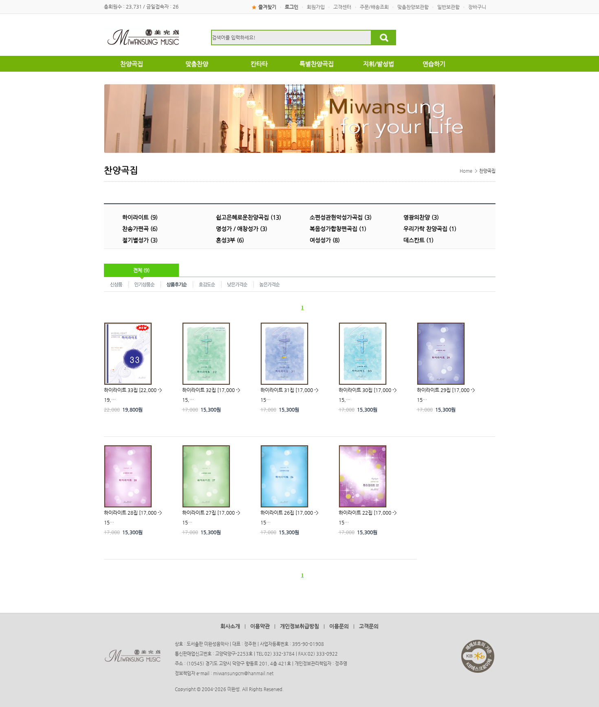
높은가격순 (269, 284)
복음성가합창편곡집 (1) (338, 228)
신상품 (116, 284)
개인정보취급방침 (299, 626)
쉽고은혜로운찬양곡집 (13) (248, 217)
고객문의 (369, 626)
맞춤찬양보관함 (413, 7)
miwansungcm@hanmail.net (243, 673)
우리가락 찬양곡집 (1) (429, 228)
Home (466, 171)
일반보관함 (448, 7)
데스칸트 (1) (418, 240)
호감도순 (207, 284)
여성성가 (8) (325, 240)
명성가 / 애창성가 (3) (241, 228)
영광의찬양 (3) (421, 217)
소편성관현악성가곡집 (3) (341, 217)
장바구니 (477, 7)
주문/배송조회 (374, 7)
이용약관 (260, 626)
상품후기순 (177, 284)
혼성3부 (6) (230, 240)
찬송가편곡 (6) (140, 228)
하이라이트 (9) (140, 217)
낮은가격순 (238, 284)
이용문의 (339, 626)
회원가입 (316, 7)
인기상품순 (145, 284)
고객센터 (342, 7)
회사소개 (230, 626)
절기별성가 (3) (140, 240)
